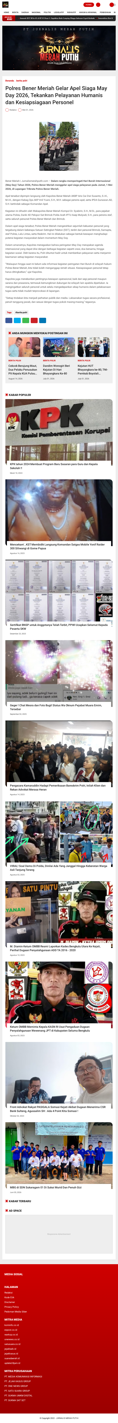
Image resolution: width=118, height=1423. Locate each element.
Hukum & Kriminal (88, 12)
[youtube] (26, 1279)
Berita (15, 12)
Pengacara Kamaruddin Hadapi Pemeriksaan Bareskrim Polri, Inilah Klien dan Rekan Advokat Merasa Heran (58, 787)
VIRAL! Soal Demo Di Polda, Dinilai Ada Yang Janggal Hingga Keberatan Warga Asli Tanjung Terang (58, 867)
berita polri (21, 80)
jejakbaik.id (10, 1349)
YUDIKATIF (71, 12)
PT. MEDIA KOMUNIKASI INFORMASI (23, 1376)
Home (89, 5)
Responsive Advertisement (59, 1234)
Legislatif (59, 12)
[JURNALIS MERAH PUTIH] (5, 8)
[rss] (34, 1279)
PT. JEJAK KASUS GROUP (17, 1381)
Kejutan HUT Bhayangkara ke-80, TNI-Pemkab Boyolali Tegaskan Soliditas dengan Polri (93, 370)
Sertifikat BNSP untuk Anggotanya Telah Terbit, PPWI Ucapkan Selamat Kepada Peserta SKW (59, 626)
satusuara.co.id (12, 1344)
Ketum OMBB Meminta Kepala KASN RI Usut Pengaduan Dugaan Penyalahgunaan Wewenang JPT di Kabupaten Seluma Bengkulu (50, 1028)
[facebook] (8, 320)
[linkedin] (42, 320)
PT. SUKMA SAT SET (15, 1400)
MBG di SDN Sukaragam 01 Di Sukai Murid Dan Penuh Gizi (46, 1187)
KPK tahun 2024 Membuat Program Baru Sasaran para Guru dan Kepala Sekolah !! (54, 466)
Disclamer (9, 1302)
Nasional (36, 12)
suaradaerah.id (12, 1358)
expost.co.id (10, 1330)
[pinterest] (34, 320)
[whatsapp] (25, 320)
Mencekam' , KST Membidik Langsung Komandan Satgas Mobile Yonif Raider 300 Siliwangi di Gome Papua (57, 546)
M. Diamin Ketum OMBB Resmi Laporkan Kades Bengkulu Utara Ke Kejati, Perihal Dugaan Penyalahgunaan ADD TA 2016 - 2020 (55, 948)
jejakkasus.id (11, 1353)
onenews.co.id (11, 1339)
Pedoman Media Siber (15, 1311)
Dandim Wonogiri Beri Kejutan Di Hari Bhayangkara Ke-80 (56, 369)
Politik (47, 12)
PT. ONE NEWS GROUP (16, 1386)
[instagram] (22, 1279)
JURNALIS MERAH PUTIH (67, 1418)
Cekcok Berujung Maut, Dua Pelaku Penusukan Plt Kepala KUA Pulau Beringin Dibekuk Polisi (22, 370)
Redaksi (8, 1292)
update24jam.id (12, 1363)
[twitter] (17, 320)
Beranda (9, 80)
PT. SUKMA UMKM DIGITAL (18, 1395)
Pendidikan (105, 12)
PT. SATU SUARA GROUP (17, 1390)
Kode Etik (9, 1297)
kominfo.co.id (11, 1325)
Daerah (25, 12)
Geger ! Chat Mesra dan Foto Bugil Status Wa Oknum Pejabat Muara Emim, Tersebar (56, 707)
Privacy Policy (11, 1307)
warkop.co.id (11, 1334)
